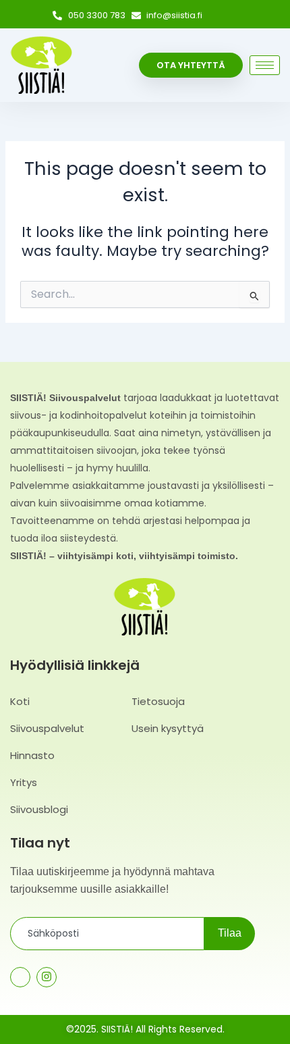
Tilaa (229, 933)
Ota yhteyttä (190, 65)
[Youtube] (73, 978)
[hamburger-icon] (265, 65)
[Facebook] (217, 16)
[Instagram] (236, 16)
